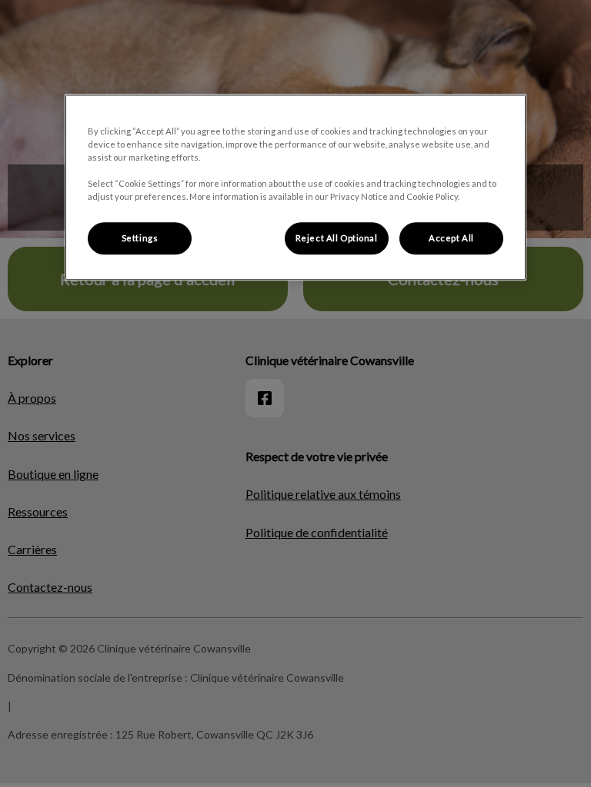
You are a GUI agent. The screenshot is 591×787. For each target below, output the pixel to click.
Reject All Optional (337, 238)
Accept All (451, 238)
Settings (140, 238)
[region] (295, 187)
